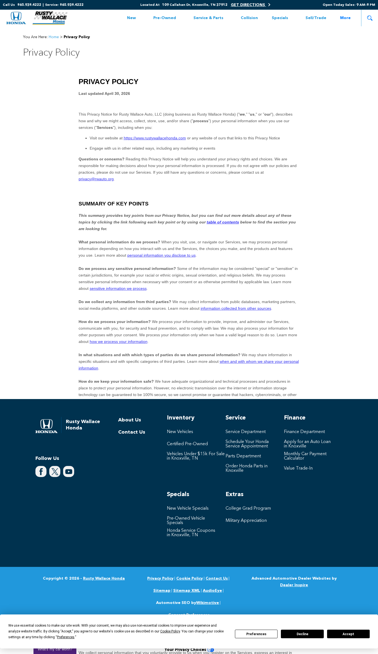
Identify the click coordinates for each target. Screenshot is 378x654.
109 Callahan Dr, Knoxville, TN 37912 (194, 5)
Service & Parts (208, 18)
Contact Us (131, 432)
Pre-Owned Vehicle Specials (186, 520)
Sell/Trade (315, 18)
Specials (280, 18)
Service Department (246, 432)
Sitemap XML (186, 591)
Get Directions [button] (248, 5)
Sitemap (161, 591)
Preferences (256, 634)
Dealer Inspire (294, 585)
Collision (249, 18)
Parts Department (243, 456)
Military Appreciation (246, 520)
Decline (302, 634)
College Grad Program (248, 508)
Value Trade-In (298, 468)
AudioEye (212, 591)
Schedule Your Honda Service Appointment (247, 444)
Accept (348, 634)
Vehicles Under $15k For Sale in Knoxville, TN (196, 456)
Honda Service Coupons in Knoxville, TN (191, 532)
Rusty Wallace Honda (104, 578)
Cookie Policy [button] (170, 631)
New (131, 18)
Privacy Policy (160, 578)
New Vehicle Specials (188, 508)
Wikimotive (207, 603)
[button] (369, 18)
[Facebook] (40, 471)
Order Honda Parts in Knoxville (247, 468)
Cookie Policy (189, 578)
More (345, 19)
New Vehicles (180, 432)
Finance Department (304, 432)
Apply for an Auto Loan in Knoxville (307, 444)
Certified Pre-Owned (187, 444)
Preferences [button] (65, 637)
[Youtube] (68, 471)
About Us (129, 420)
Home (54, 37)
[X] (54, 471)
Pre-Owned (164, 18)
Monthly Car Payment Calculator (305, 456)
